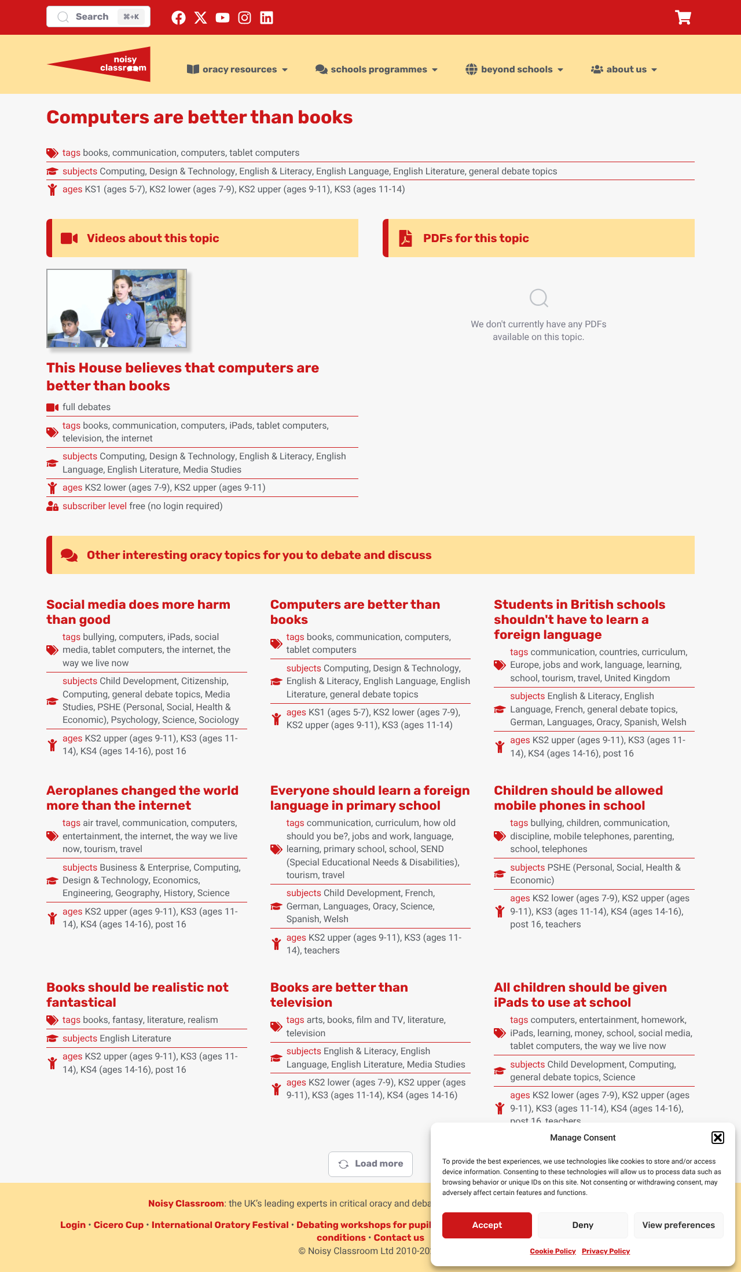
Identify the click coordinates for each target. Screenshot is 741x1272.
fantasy (127, 1019)
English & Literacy (275, 171)
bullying (99, 636)
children (582, 822)
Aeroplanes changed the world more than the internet (142, 798)
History (178, 892)
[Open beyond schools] (560, 69)
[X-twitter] (200, 18)
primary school (354, 848)
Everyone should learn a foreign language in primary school (370, 798)
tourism (558, 677)
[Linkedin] (266, 18)
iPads (240, 425)
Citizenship (204, 680)
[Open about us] (654, 69)
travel (589, 677)
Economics (176, 880)
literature (165, 1019)
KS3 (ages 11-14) (369, 189)
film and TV (380, 1019)
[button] (718, 1137)
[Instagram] (244, 18)
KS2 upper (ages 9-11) (284, 189)
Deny (583, 1225)
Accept (487, 1225)
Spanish (640, 722)
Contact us (398, 1237)
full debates (87, 406)
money (589, 1033)
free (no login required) (176, 505)
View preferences (678, 1225)
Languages (569, 722)
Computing (122, 171)
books (95, 152)
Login (73, 1224)
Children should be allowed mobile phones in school (578, 798)
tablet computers (264, 152)
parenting (652, 836)
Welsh (673, 722)
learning (663, 664)
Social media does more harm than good (138, 612)
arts (315, 1019)
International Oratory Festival (220, 1224)
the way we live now (625, 1045)
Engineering (87, 892)
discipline (529, 836)
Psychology (134, 719)
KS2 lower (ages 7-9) (191, 189)
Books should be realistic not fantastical (137, 994)
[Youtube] (222, 18)
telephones (565, 848)
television (82, 438)
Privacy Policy (606, 1251)
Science (178, 719)
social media (664, 1033)
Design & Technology (192, 171)
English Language (352, 171)
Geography (137, 892)
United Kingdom (637, 677)
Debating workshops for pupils (366, 1224)
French (569, 709)
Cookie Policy (553, 1251)
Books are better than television (339, 994)
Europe (524, 664)
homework (663, 1019)
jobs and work (571, 664)
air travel (100, 822)
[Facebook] (178, 18)
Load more (379, 1163)
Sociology (219, 719)
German (526, 722)
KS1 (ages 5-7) (115, 189)
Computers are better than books (355, 612)
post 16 (170, 750)
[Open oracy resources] (284, 69)
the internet (129, 438)
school (524, 677)
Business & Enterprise (144, 867)
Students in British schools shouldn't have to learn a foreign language (579, 619)
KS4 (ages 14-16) (115, 750)
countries (618, 651)
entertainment (91, 836)
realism (203, 1019)
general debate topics (513, 171)
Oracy (608, 722)
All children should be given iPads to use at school (580, 994)
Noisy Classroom (186, 1203)
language (624, 664)
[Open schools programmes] (434, 69)
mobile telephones (591, 836)
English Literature (429, 171)
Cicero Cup (119, 1224)
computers (203, 152)
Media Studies (212, 469)
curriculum (663, 651)
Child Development (138, 680)
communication (144, 152)
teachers (322, 950)
